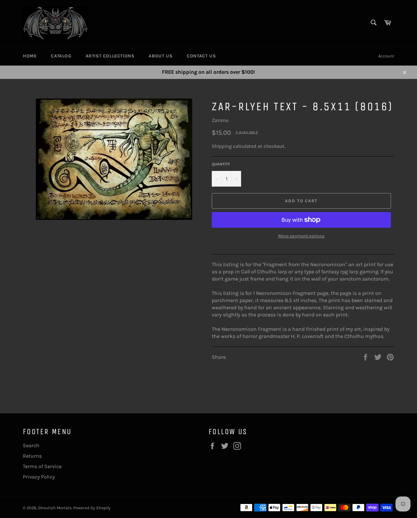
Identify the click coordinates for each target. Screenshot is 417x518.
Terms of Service (42, 466)
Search (31, 445)
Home (29, 56)
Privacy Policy (39, 477)
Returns (32, 456)
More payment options (301, 236)
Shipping (222, 146)
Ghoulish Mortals (55, 507)
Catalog (61, 56)
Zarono (220, 120)
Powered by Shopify (91, 507)
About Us (160, 56)
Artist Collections (110, 56)
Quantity (221, 164)
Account (386, 55)
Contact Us (201, 56)
